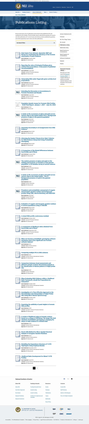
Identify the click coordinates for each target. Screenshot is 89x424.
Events (46, 386)
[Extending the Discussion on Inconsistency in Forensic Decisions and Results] (17, 92)
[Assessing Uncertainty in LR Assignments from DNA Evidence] (17, 132)
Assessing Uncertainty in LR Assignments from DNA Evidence (38, 128)
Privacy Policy (36, 419)
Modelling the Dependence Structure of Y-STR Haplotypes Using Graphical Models (36, 345)
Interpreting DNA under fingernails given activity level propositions (38, 79)
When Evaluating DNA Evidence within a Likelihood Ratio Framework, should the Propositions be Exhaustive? (37, 280)
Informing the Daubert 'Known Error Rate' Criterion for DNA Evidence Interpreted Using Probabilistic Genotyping (37, 139)
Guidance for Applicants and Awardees (36, 396)
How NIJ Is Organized (20, 389)
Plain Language (29, 419)
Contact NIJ (63, 386)
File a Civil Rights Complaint (66, 395)
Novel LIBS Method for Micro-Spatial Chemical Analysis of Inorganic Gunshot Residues (36, 332)
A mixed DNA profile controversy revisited (35, 216)
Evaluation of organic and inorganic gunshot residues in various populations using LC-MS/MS (38, 204)
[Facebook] (65, 379)
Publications (48, 392)
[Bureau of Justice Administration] (54, 410)
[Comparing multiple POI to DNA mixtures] (17, 257)
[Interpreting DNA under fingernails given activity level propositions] (17, 83)
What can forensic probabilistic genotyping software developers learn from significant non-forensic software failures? (38, 240)
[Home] (27, 6)
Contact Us (58, 7)
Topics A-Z (69, 7)
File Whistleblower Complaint (18, 419)
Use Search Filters (21, 42)
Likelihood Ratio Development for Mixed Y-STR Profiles (36, 357)
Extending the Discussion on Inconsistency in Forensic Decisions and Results (35, 92)
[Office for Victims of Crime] (62, 415)
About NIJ (17, 386)
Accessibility (8, 419)
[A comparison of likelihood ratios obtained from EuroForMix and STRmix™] (17, 231)
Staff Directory (63, 389)
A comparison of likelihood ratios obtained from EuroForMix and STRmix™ (37, 227)
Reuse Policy (48, 401)
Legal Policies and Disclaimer (46, 419)
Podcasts (47, 389)
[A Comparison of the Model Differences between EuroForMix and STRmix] (17, 155)
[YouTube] (72, 379)
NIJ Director (17, 392)
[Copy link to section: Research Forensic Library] (64, 70)
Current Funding (33, 392)
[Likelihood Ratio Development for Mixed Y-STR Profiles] (17, 361)
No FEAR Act (56, 419)
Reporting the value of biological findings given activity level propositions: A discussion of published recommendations (38, 66)
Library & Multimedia (21, 14)
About (54, 7)
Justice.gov (80, 419)
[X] (68, 379)
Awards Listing (33, 389)
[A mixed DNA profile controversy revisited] (17, 221)
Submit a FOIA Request (65, 392)
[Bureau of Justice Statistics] (62, 410)
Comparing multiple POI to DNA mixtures (34, 252)
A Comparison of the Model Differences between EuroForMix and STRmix (37, 151)
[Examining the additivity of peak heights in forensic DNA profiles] (17, 309)
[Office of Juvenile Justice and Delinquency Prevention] (54, 415)
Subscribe (64, 7)
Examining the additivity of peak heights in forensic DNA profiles (38, 305)
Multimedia (47, 398)
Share (73, 8)
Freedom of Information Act (66, 419)
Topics (46, 395)
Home (16, 14)
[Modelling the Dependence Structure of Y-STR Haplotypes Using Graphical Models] (17, 349)
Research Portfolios (19, 395)
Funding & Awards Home (35, 386)
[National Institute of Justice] (69, 410)
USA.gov (75, 419)
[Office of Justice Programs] (18, 6)
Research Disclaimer (19, 398)
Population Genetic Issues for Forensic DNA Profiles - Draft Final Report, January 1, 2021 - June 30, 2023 (38, 104)
